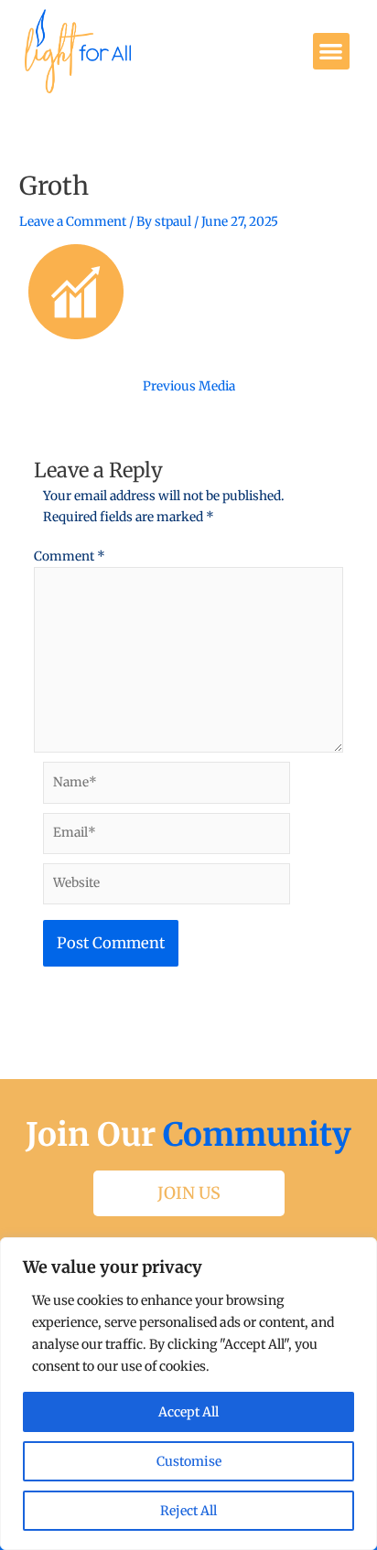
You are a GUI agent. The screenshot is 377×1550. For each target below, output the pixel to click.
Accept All (188, 1412)
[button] (331, 51)
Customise (188, 1461)
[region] (188, 1393)
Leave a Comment (72, 222)
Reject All (188, 1510)
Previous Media (189, 386)
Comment (69, 556)
